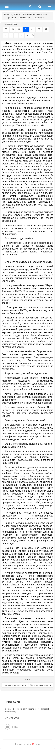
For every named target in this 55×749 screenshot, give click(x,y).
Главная (8, 14)
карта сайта (34, 709)
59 (13, 29)
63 (39, 29)
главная (8, 709)
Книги (17, 14)
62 (32, 29)
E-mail (15, 726)
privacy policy (10, 711)
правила (44, 709)
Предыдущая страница (15, 685)
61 (26, 29)
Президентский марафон (19, 17)
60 (19, 29)
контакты (24, 709)
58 (6, 29)
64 (46, 29)
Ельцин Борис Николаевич (35, 14)
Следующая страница (40, 685)
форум (16, 709)
